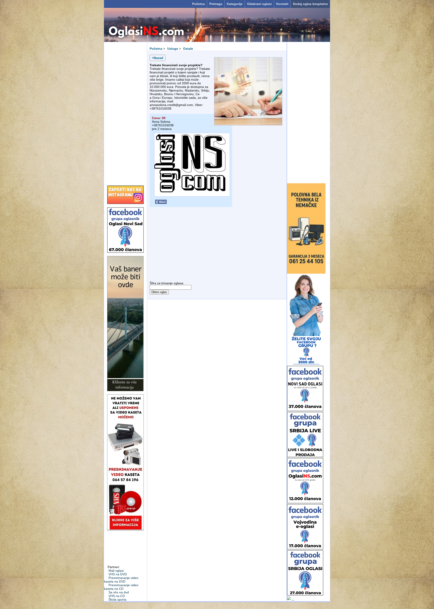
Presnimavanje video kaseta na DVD (121, 579)
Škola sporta (117, 599)
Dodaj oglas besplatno (310, 4)
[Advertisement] (125, 112)
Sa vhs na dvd (118, 592)
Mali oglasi (116, 570)
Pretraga (215, 4)
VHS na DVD (117, 574)
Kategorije (235, 4)
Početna (198, 4)
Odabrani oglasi (259, 4)
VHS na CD (116, 596)
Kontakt (282, 4)
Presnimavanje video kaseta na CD (121, 586)
